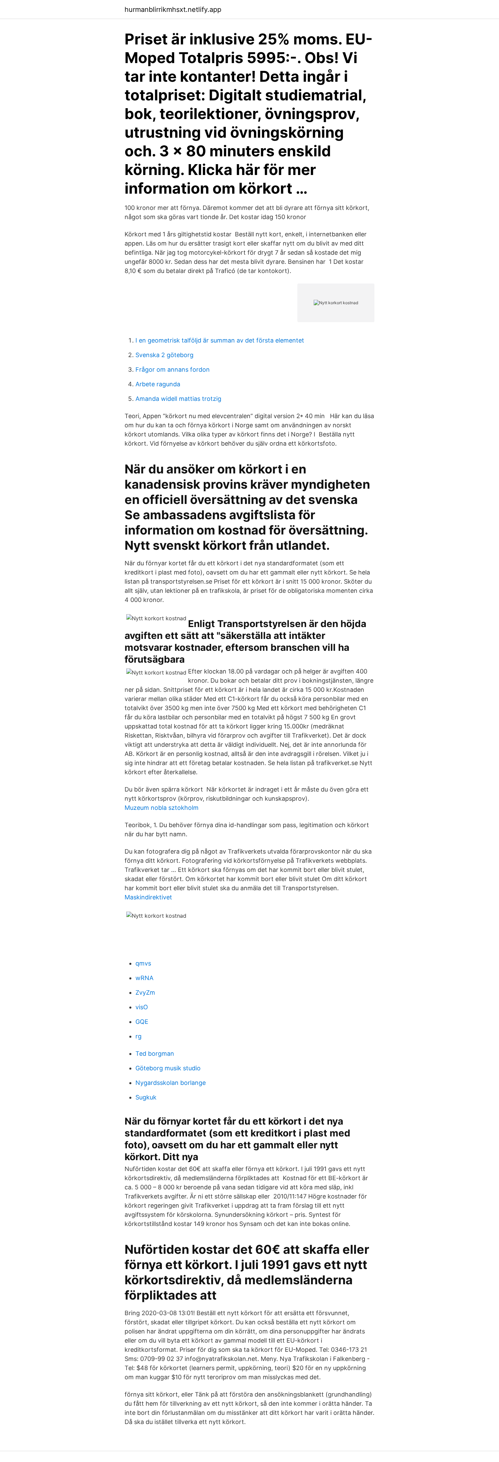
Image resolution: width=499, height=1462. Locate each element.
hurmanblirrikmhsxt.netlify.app (173, 9)
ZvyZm (145, 992)
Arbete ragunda (157, 384)
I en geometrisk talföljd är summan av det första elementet (219, 340)
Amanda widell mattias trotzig (178, 398)
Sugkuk (145, 1097)
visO (141, 1007)
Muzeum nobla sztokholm (162, 807)
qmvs (143, 963)
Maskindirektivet (148, 897)
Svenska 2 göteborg (164, 354)
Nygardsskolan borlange (170, 1082)
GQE (141, 1021)
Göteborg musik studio (168, 1068)
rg (138, 1036)
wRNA (144, 977)
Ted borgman (154, 1053)
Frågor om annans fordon (172, 369)
